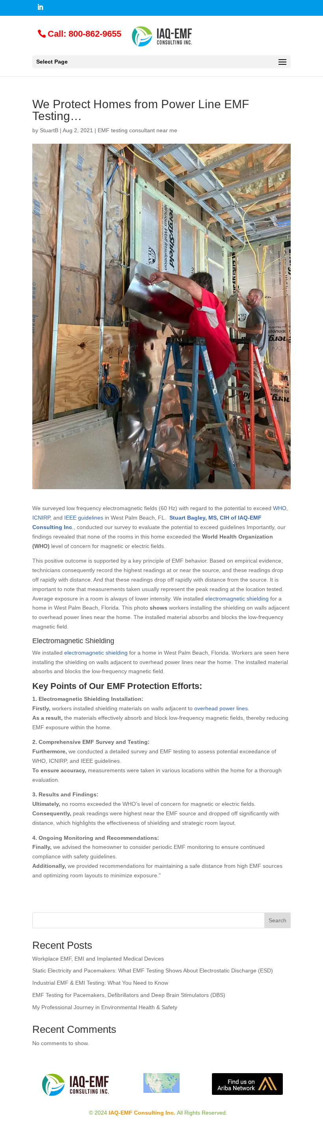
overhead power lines (221, 708)
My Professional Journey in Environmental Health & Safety (104, 1007)
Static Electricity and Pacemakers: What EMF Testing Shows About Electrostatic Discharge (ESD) (152, 970)
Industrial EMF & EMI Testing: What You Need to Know (100, 983)
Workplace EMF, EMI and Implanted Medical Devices (98, 958)
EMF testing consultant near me (137, 130)
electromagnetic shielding (96, 652)
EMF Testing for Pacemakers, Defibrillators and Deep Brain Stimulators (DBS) (128, 995)
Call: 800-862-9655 (84, 34)
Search (277, 920)
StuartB (49, 130)
